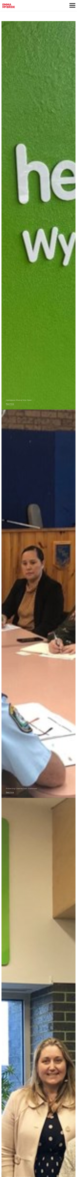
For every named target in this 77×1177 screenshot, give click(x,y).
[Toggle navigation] (72, 5)
